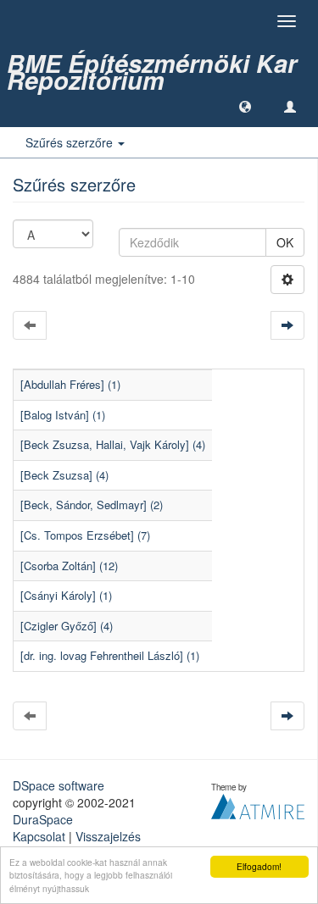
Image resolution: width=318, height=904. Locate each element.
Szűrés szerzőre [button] (70, 142)
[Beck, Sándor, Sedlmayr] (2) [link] (91, 504)
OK (284, 242)
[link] (159, 63)
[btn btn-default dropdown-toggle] (287, 279)
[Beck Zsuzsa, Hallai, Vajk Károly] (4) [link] (112, 444)
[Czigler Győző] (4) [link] (66, 626)
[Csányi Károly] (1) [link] (66, 595)
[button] (245, 106)
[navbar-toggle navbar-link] (290, 106)
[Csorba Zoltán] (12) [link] (69, 565)
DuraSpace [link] (43, 819)
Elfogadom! (259, 866)
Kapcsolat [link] (39, 836)
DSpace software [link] (58, 785)
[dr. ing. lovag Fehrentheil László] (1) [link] (109, 655)
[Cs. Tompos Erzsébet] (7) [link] (85, 535)
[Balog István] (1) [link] (62, 415)
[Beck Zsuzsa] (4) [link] (64, 475)
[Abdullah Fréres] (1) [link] (70, 384)
